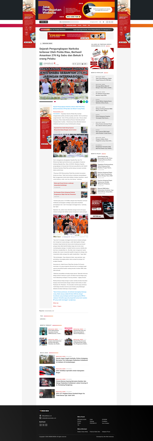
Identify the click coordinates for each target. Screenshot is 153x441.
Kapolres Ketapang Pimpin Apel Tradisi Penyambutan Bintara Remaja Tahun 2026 (105, 174)
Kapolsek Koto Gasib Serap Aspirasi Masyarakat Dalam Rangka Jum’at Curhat (65, 128)
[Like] (73, 64)
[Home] (64, 25)
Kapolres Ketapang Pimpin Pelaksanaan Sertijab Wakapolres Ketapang (105, 182)
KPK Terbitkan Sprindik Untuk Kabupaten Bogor (70, 371)
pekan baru (42, 318)
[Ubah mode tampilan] (100, 22)
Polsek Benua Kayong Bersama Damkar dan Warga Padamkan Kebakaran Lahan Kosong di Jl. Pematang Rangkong (72, 383)
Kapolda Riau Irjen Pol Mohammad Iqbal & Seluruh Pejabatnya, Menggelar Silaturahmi (80, 332)
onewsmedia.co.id (48, 63)
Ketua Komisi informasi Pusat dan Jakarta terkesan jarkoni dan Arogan (104, 124)
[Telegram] (87, 101)
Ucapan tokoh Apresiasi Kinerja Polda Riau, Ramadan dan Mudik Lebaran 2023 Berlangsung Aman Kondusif (54, 342)
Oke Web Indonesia (109, 436)
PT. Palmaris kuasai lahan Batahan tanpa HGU (103, 94)
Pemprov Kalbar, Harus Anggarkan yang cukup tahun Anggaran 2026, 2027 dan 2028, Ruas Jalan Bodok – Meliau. (104, 140)
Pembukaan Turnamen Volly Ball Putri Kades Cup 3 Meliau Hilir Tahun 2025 (104, 147)
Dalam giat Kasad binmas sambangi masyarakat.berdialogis (63, 184)
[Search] (60, 22)
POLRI (84, 25)
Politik (79, 25)
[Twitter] (110, 22)
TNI (89, 25)
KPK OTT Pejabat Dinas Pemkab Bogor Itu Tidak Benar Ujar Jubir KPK (70, 394)
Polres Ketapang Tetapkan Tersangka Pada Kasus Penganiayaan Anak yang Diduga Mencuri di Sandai (103, 117)
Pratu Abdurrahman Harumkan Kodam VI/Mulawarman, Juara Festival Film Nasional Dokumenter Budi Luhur (54, 332)
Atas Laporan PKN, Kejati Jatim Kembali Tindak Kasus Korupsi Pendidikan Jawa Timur (103, 132)
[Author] (40, 63)
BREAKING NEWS (71, 25)
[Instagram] (112, 22)
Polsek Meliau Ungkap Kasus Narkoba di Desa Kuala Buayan (104, 102)
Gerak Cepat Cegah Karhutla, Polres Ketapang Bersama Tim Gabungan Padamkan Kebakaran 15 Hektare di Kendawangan (99, 29)
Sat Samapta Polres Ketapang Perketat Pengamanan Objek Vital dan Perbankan (65, 193)
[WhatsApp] (84, 101)
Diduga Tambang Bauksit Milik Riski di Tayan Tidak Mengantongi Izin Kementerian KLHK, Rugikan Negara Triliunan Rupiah (104, 109)
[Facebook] (107, 22)
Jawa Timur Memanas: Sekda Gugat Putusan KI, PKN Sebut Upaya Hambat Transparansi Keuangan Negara (104, 79)
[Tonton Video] (103, 22)
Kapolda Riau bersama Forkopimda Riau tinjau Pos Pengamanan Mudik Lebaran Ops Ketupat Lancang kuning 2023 (80, 342)
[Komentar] (78, 64)
